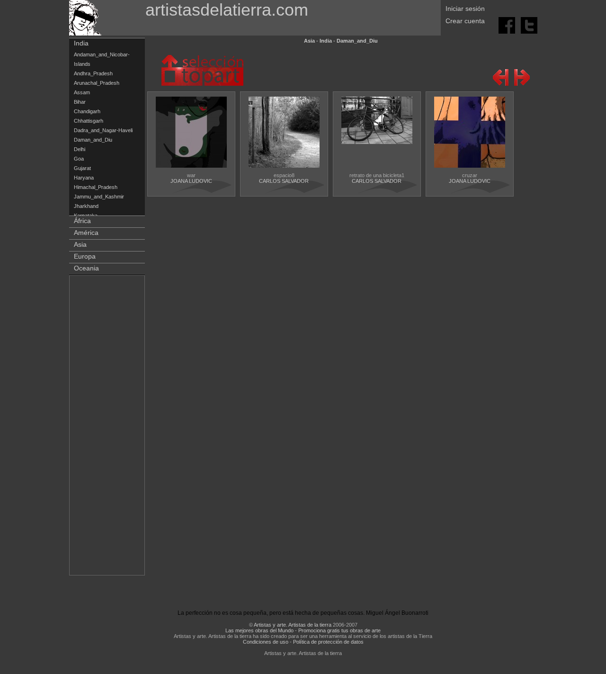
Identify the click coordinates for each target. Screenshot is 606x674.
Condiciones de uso (265, 642)
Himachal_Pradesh (95, 187)
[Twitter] (529, 24)
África (82, 221)
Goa (79, 159)
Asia (80, 244)
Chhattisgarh (88, 121)
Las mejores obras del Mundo (259, 630)
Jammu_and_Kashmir (99, 196)
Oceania (86, 268)
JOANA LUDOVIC (191, 181)
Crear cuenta (465, 21)
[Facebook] (508, 24)
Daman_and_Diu (93, 140)
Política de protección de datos (328, 642)
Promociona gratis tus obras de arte (339, 630)
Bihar (80, 102)
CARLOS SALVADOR (284, 181)
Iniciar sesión (465, 8)
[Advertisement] (107, 427)
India (81, 43)
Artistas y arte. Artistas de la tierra (292, 625)
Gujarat (82, 168)
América (86, 232)
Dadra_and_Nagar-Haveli (103, 130)
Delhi (79, 149)
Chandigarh (87, 111)
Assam (82, 92)
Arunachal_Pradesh (96, 83)
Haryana (84, 177)
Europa (85, 256)
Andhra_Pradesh (93, 73)
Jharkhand (86, 206)
